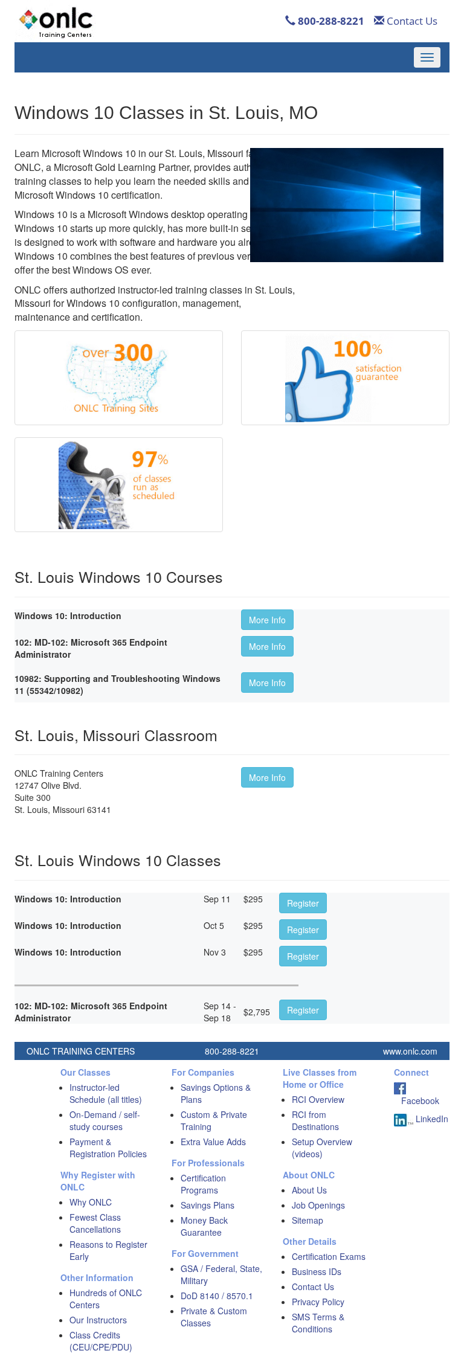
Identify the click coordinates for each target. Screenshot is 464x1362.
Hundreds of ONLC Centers (105, 1299)
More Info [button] (267, 620)
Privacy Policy (318, 1302)
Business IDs (316, 1271)
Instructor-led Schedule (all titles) (105, 1093)
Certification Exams (329, 1256)
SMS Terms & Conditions (318, 1323)
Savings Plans (207, 1205)
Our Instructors (98, 1320)
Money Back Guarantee (204, 1226)
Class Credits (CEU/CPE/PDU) (100, 1341)
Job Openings (318, 1205)
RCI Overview (318, 1099)
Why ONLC (90, 1202)
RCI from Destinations (315, 1120)
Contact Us (410, 21)
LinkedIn (430, 1119)
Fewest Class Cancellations (95, 1223)
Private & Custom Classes (214, 1317)
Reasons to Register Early (108, 1250)
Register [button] (303, 903)
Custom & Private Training (214, 1120)
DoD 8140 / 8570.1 (217, 1296)
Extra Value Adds (213, 1142)
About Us (309, 1190)
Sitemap (307, 1220)
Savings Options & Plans (216, 1093)
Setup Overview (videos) (322, 1148)
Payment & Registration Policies (108, 1148)
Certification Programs (203, 1184)
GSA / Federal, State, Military (221, 1274)
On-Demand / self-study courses (104, 1120)
